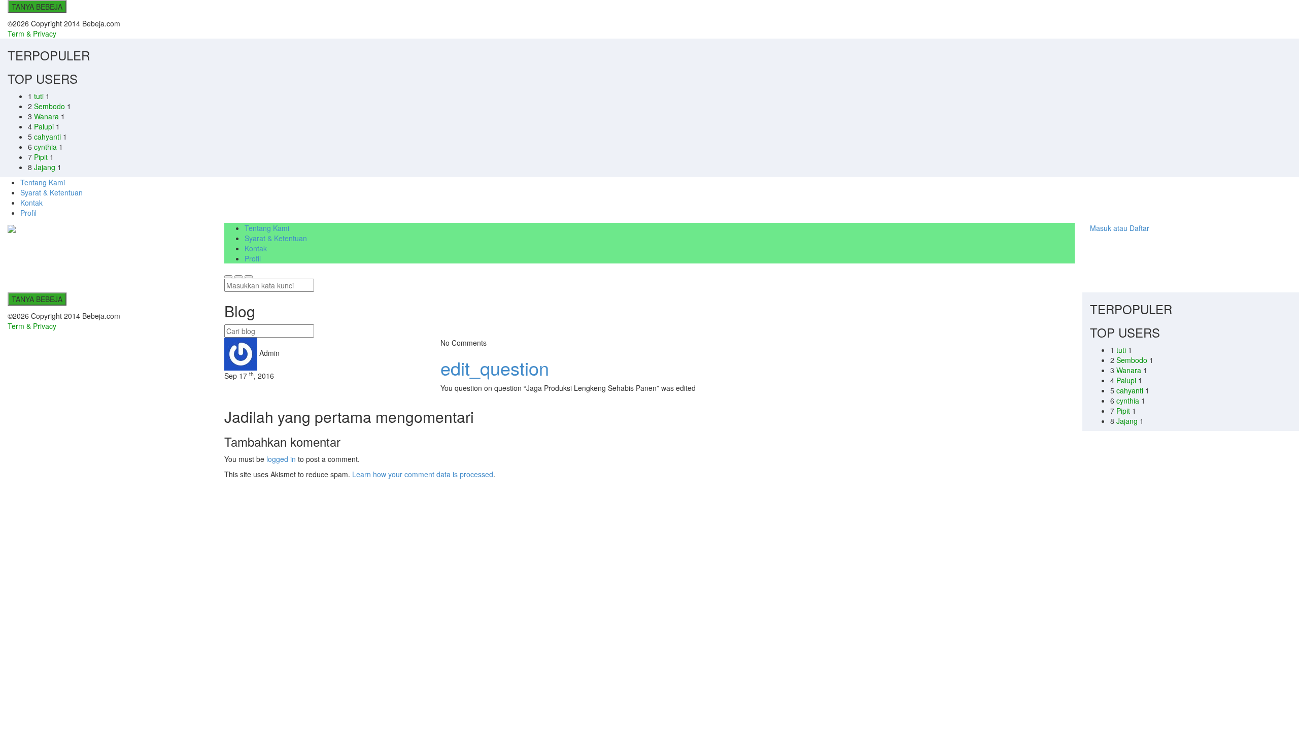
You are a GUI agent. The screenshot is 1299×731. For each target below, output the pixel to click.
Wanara (47, 116)
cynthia (46, 147)
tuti (40, 96)
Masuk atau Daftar (1119, 228)
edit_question (494, 368)
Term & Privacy (32, 33)
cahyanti (48, 136)
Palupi (45, 126)
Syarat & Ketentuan (51, 192)
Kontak (31, 202)
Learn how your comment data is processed (422, 474)
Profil (28, 213)
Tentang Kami (42, 182)
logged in (281, 459)
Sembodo (50, 106)
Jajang (45, 167)
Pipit (42, 157)
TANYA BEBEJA (37, 7)
